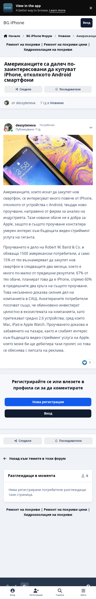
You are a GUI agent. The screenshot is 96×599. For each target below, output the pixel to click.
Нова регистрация (48, 402)
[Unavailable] (48, 138)
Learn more (9, 8)
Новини (57, 103)
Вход (48, 413)
